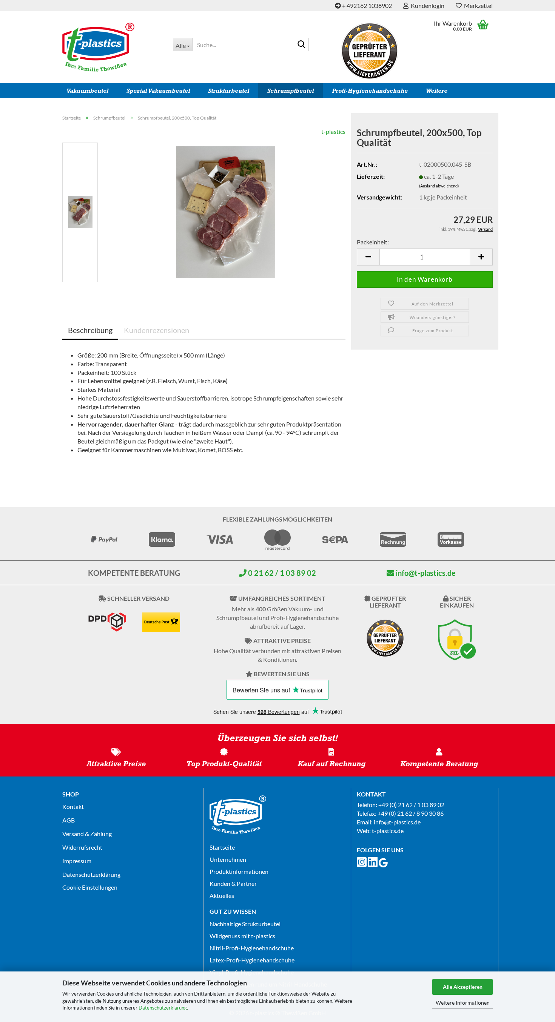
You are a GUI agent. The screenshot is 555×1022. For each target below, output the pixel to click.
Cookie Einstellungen (89, 887)
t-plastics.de (388, 830)
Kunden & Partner (233, 883)
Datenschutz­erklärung (91, 874)
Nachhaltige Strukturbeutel (245, 923)
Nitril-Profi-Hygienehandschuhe (252, 947)
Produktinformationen (239, 871)
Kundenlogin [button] (426, 5)
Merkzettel (477, 5)
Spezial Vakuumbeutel (158, 90)
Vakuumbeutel (87, 90)
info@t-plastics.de (425, 572)
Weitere (436, 90)
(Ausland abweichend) (439, 185)
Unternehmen (228, 859)
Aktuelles (222, 895)
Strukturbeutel (228, 90)
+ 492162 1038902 (366, 5)
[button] (368, 257)
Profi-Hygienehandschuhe (370, 90)
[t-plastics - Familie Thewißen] (112, 47)
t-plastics (333, 131)
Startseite (222, 847)
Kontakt (73, 806)
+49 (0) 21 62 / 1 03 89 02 (411, 804)
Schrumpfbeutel (290, 90)
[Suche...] (301, 45)
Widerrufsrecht (82, 847)
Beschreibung (90, 330)
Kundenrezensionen (156, 330)
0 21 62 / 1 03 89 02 (281, 572)
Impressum (76, 860)
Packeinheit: (373, 242)
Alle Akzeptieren (463, 987)
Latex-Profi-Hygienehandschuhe (252, 960)
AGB (68, 820)
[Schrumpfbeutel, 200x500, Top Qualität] (225, 211)
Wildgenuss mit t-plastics (242, 935)
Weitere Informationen (463, 1002)
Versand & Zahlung (87, 833)
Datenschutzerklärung (163, 1008)
